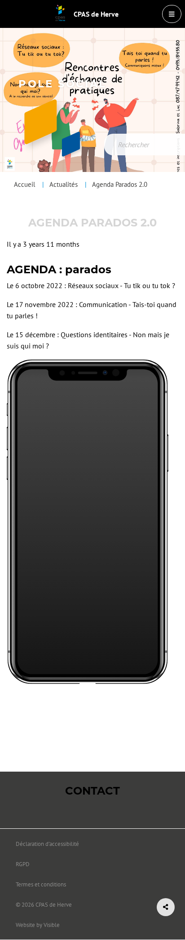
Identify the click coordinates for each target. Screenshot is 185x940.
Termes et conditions (41, 884)
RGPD (23, 864)
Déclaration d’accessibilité (47, 844)
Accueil (24, 184)
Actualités (63, 184)
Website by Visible (38, 925)
